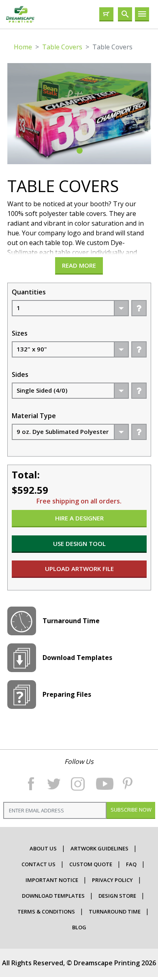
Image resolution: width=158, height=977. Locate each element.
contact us (38, 864)
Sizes (20, 333)
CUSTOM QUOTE (90, 864)
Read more (79, 265)
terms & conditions (46, 911)
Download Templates (53, 895)
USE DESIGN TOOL (79, 543)
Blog (79, 927)
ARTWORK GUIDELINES (99, 848)
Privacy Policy (112, 880)
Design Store (117, 895)
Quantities (29, 292)
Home (23, 46)
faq (131, 864)
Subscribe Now (130, 809)
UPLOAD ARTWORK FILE (79, 569)
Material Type (34, 415)
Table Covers (62, 46)
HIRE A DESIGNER (79, 518)
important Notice (52, 880)
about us (43, 848)
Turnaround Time (115, 911)
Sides (20, 374)
